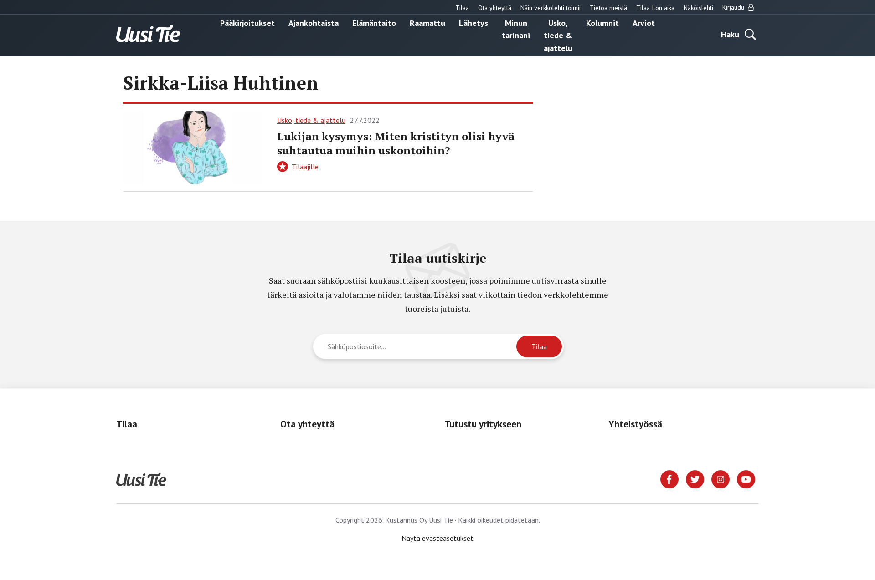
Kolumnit (602, 22)
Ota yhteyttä (494, 8)
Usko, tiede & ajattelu (558, 35)
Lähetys (473, 22)
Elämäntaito (374, 22)
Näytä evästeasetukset (437, 538)
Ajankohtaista (313, 22)
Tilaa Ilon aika (655, 8)
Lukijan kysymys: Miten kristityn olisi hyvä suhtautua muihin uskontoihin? (396, 143)
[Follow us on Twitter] (695, 478)
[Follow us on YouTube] (746, 478)
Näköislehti (698, 8)
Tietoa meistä (608, 8)
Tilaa (462, 8)
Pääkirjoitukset (247, 22)
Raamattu (427, 22)
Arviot (644, 22)
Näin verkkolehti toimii (550, 8)
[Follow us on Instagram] (720, 478)
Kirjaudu (734, 7)
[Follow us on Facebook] (669, 478)
